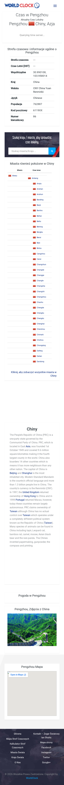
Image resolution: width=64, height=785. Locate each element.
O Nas (18, 762)
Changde (40, 270)
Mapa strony (46, 742)
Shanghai (27, 473)
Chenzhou (41, 329)
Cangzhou (41, 254)
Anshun (40, 194)
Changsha (41, 286)
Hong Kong (30, 496)
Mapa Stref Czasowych (17, 739)
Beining (40, 227)
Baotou (40, 210)
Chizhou (40, 340)
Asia (28, 446)
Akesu (14, 176)
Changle (40, 281)
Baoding (40, 200)
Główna (17, 733)
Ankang (35, 178)
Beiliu (39, 221)
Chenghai (41, 324)
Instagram (46, 752)
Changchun (41, 264)
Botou (39, 248)
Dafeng (40, 351)
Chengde (40, 308)
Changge (40, 275)
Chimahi (40, 335)
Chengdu (40, 313)
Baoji (39, 205)
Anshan (40, 189)
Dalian (39, 356)
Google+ (46, 762)
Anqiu (39, 184)
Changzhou (41, 297)
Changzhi (41, 291)
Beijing (13, 473)
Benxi (39, 237)
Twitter (46, 757)
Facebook (46, 747)
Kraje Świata (17, 757)
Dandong (40, 361)
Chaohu (40, 302)
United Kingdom (30, 492)
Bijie (38, 243)
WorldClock (32, 778)
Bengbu (40, 232)
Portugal (20, 499)
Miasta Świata (18, 752)
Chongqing (41, 345)
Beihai (39, 216)
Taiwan (13, 511)
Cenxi (39, 259)
